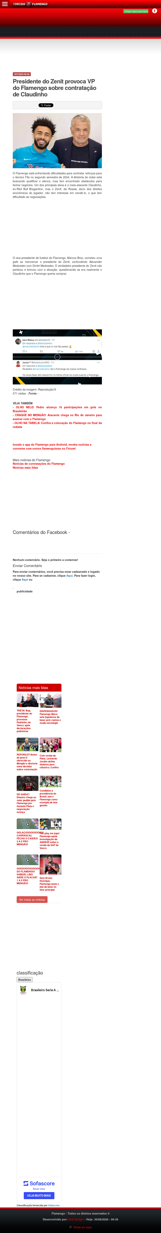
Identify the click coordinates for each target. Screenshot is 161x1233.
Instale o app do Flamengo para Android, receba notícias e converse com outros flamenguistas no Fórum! (52, 446)
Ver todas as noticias (32, 899)
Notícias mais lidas (25, 467)
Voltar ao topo (82, 1227)
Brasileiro (24, 980)
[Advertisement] (81, 41)
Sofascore (54, 1205)
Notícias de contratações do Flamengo (39, 463)
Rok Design (76, 1219)
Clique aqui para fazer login (139, 11)
